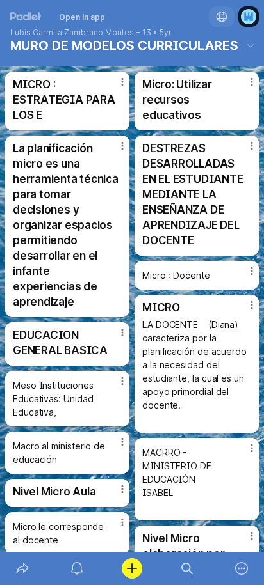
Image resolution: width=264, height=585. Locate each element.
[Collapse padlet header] (250, 45)
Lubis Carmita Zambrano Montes (72, 32)
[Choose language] (222, 16)
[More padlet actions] (241, 568)
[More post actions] (114, 87)
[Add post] (132, 568)
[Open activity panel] (77, 568)
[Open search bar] (187, 568)
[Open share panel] (22, 568)
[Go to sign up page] (248, 16)
